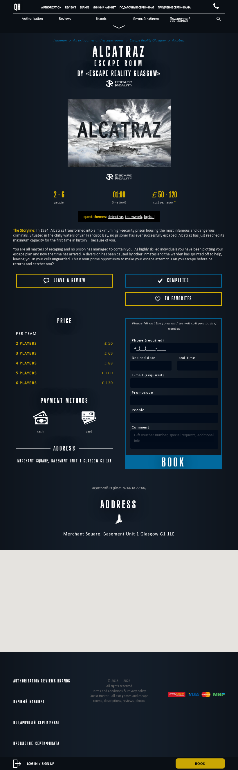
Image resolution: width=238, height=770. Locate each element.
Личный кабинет (104, 7)
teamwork (133, 216)
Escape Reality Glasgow (123, 73)
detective (115, 216)
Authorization (51, 7)
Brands (84, 7)
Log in (32, 763)
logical (149, 216)
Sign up (48, 763)
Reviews (70, 7)
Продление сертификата (174, 7)
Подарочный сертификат (137, 7)
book (200, 763)
